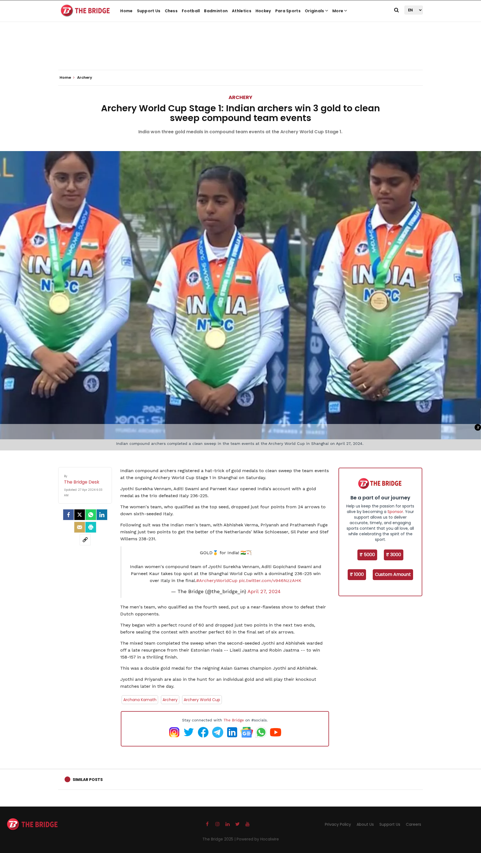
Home (126, 11)
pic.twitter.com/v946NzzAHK (270, 580)
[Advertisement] (240, 53)
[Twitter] (79, 514)
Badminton (216, 11)
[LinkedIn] (101, 514)
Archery (240, 97)
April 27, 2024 (264, 591)
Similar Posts (88, 779)
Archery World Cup (202, 699)
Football (191, 11)
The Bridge (234, 720)
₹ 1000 (357, 574)
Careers (413, 824)
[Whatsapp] (90, 514)
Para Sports (288, 11)
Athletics (241, 11)
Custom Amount (393, 574)
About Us (365, 824)
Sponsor (395, 511)
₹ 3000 (393, 554)
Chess (171, 11)
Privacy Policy (338, 824)
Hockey (263, 11)
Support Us (149, 11)
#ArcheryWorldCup (216, 580)
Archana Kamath (139, 699)
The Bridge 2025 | (219, 839)
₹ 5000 (367, 554)
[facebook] (68, 514)
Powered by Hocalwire (258, 839)
